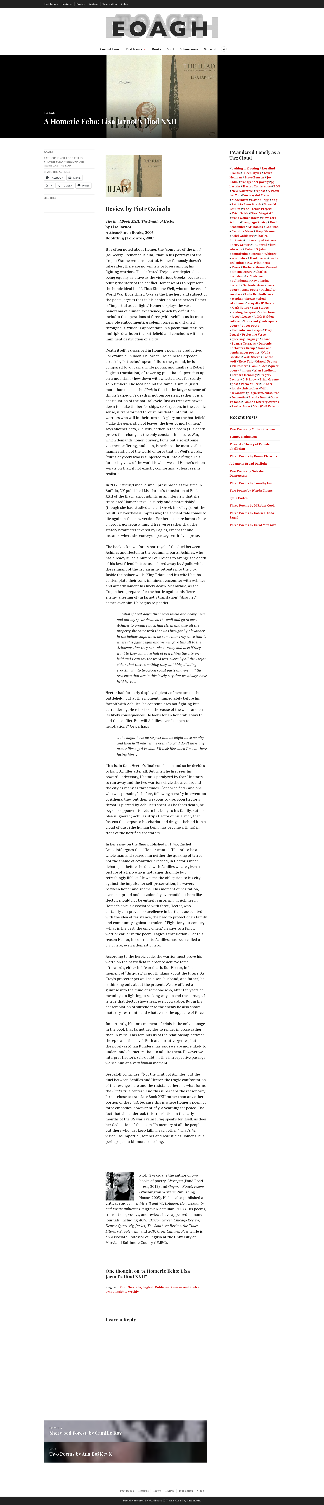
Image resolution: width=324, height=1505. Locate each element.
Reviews (93, 4)
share (266, 339)
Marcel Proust (266, 361)
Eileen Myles (251, 173)
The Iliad (65, 165)
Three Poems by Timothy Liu (251, 483)
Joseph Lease (241, 316)
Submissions (189, 49)
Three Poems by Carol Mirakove (253, 525)
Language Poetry (254, 222)
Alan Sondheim (265, 370)
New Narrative (242, 191)
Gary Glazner (265, 231)
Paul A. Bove (241, 406)
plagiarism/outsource (263, 393)
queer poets (250, 325)
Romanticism (241, 330)
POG (276, 186)
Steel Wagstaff (262, 213)
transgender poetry (254, 182)
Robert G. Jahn (255, 249)
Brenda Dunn (258, 397)
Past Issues (51, 4)
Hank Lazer (258, 258)
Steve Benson (254, 177)
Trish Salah (240, 213)
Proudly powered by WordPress (142, 1500)
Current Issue (110, 49)
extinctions (267, 312)
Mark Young (240, 307)
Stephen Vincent (243, 298)
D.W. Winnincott (258, 263)
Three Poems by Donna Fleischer (254, 456)
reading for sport (244, 312)
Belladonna (240, 281)
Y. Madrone (254, 276)
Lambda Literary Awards (261, 402)
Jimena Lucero (242, 272)
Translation (109, 4)
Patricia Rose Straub (246, 204)
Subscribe (211, 49)
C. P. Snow (249, 379)
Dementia (239, 397)
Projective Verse (254, 334)
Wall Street (251, 357)
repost (260, 191)
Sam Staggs (260, 307)
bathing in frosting (245, 168)
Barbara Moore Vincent (260, 267)
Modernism (240, 200)
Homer (50, 161)
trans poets (250, 289)
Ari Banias (255, 227)
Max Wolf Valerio (265, 406)
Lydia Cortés (239, 498)
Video (124, 4)
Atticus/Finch (55, 158)
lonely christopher (245, 388)
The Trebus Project (257, 209)
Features (67, 4)
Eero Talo (246, 361)
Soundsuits (240, 254)
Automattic (193, 1500)
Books (156, 49)
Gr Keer (266, 384)
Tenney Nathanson (243, 437)
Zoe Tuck (272, 227)
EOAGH (48, 152)
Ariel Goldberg (243, 236)
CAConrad (259, 245)
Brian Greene (269, 379)
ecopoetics (239, 258)
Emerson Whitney (263, 254)
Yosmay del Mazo (256, 195)
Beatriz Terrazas (244, 343)
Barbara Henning (244, 375)
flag (274, 200)
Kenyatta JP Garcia (260, 303)
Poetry (80, 4)
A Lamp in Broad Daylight (248, 463)
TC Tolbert (240, 366)
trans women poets (245, 218)
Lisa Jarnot (65, 161)
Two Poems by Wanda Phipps (251, 490)
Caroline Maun (242, 231)
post (235, 384)
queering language (245, 339)
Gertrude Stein (253, 285)
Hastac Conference (257, 186)
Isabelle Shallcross (259, 294)
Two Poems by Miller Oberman (252, 429)
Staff (170, 49)
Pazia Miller (250, 384)
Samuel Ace (258, 366)
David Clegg (260, 200)
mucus (246, 370)
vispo (258, 330)
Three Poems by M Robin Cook (252, 505)
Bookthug (75, 158)
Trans (236, 267)
